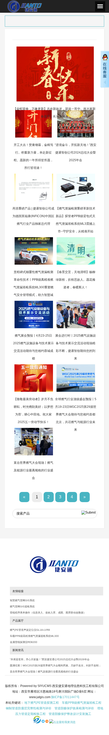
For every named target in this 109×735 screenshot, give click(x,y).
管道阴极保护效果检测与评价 (74, 708)
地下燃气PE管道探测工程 (41, 702)
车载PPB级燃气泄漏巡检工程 (81, 702)
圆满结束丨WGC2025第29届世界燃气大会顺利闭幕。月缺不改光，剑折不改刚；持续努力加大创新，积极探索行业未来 (55, 666)
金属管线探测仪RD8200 (23, 642)
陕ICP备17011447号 (65, 697)
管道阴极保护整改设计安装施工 (70, 714)
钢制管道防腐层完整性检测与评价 (28, 708)
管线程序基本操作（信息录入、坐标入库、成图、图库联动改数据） (48, 612)
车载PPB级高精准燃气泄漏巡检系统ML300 (34, 636)
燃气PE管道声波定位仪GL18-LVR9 (30, 629)
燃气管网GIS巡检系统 (22, 606)
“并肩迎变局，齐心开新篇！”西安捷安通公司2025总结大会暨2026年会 (49, 659)
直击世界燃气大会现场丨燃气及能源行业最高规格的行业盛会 (44, 671)
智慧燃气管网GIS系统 (22, 600)
